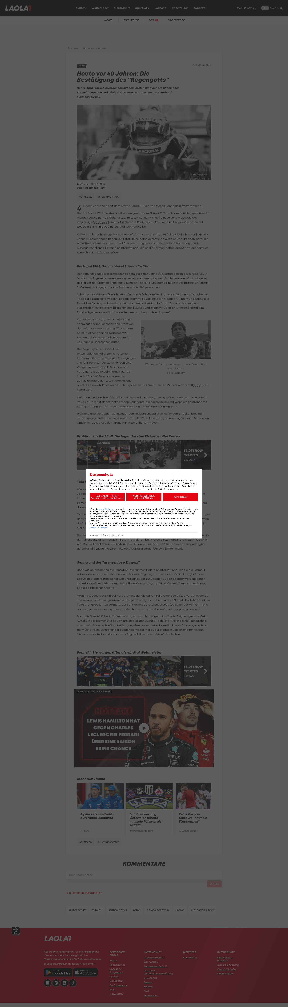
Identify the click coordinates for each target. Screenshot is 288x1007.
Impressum (95, 535)
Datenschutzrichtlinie (113, 535)
